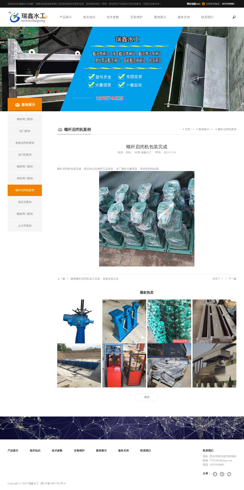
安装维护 (136, 17)
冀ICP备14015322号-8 (53, 483)
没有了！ (224, 278)
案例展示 (160, 17)
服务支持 (184, 17)
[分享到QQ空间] (215, 474)
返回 (146, 397)
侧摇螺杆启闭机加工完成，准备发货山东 (88, 278)
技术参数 (113, 17)
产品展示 (65, 17)
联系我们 (207, 17)
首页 (45, 17)
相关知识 (89, 17)
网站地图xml (193, 3)
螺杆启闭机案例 (227, 129)
